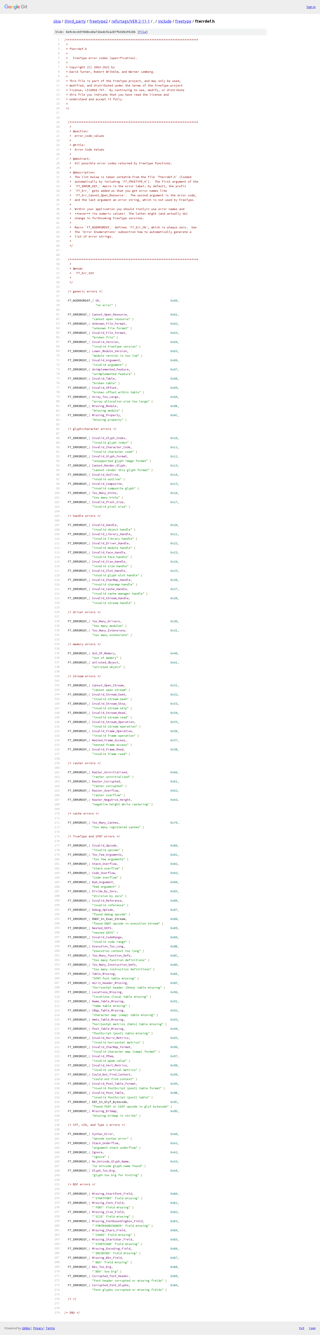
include (165, 21)
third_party (75, 21)
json (312, 1328)
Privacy (38, 1328)
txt (301, 1328)
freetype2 (98, 21)
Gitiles (26, 1328)
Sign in (311, 7)
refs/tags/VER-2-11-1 (130, 21)
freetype (183, 21)
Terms (50, 1328)
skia (57, 21)
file (142, 32)
